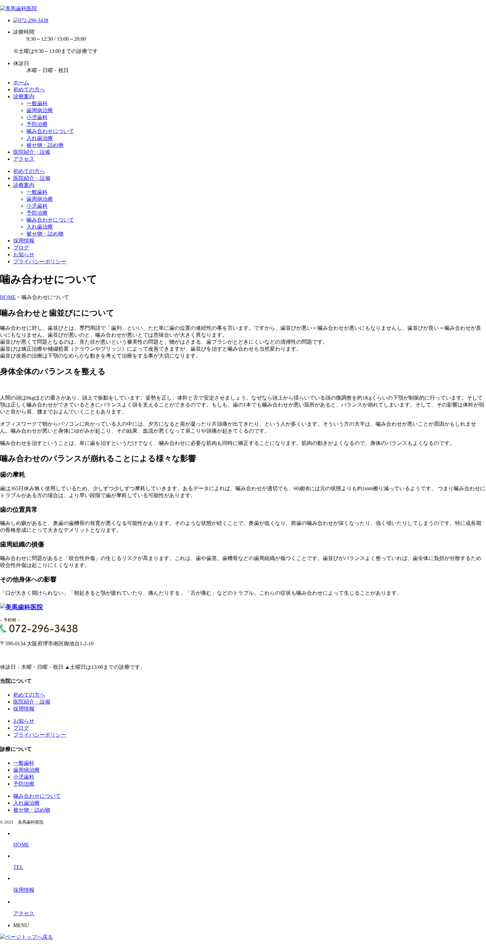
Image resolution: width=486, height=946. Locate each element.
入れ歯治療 (39, 138)
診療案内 (23, 96)
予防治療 (37, 124)
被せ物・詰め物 (44, 145)
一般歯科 (37, 103)
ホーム (21, 82)
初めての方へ (29, 89)
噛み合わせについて (50, 131)
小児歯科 (37, 117)
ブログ (21, 247)
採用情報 (23, 240)
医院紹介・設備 (31, 152)
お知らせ (23, 254)
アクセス (23, 159)
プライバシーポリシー (39, 261)
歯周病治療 (39, 110)
